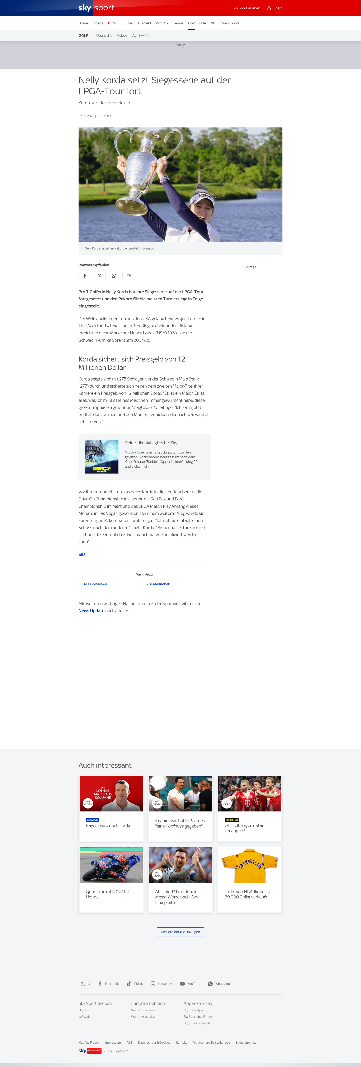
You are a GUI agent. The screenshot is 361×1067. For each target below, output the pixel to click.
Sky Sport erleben (246, 8)
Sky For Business (142, 1010)
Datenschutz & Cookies (154, 1042)
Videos (98, 23)
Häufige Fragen (89, 1042)
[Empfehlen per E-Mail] (128, 276)
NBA (202, 23)
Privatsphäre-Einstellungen (211, 1042)
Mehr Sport (231, 23)
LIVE (114, 23)
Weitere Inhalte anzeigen (180, 932)
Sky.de (83, 1010)
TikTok (138, 984)
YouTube (193, 984)
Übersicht (104, 35)
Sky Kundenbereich (197, 1023)
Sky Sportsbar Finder (198, 1017)
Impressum (113, 1042)
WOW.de (84, 1017)
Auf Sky (138, 35)
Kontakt (181, 1042)
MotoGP (162, 23)
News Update (91, 610)
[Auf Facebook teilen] (85, 276)
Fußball (127, 23)
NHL (214, 23)
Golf (191, 23)
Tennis (178, 23)
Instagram (165, 984)
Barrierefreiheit (245, 1042)
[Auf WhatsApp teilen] (114, 276)
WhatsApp (222, 984)
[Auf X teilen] (99, 276)
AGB (129, 1042)
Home (83, 23)
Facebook (112, 984)
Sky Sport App (193, 1010)
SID (82, 554)
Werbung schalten (143, 1017)
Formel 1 (144, 23)
